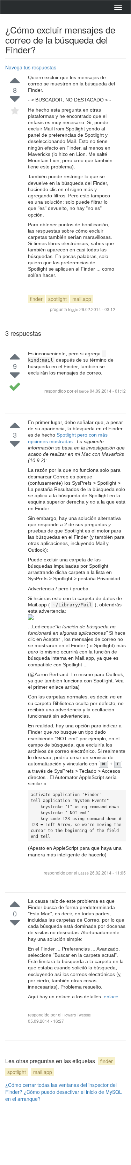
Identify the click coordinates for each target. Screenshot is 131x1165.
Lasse (84, 873)
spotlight (57, 298)
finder (36, 298)
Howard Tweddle (77, 1015)
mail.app (81, 298)
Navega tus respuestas (30, 67)
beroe (84, 391)
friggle (73, 309)
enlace (111, 996)
